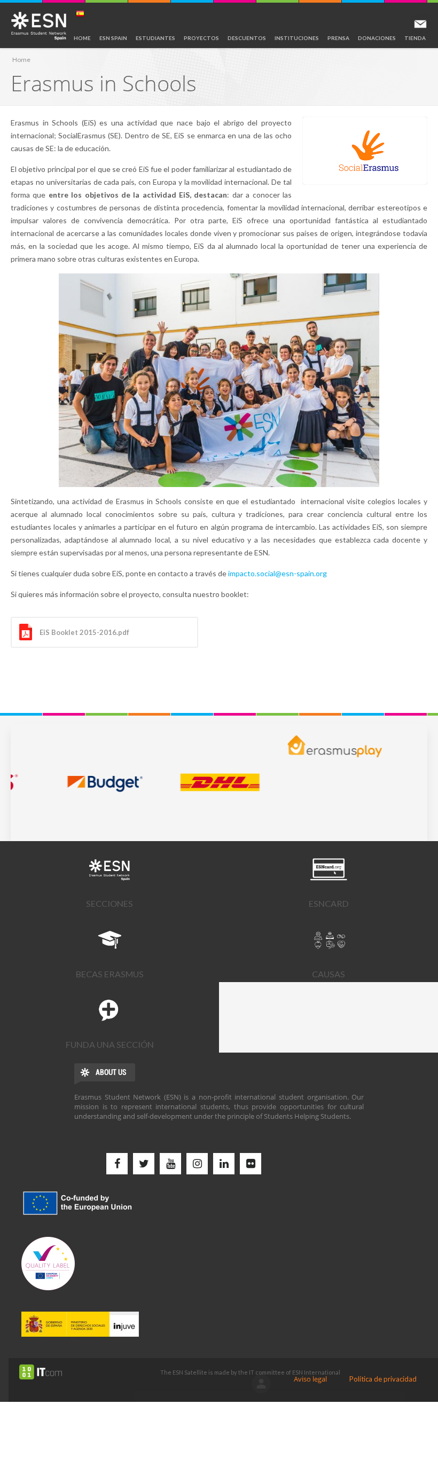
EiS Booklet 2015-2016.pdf (84, 632)
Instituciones (297, 38)
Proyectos (201, 38)
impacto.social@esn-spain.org (277, 573)
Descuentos (247, 38)
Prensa (338, 38)
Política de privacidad (383, 1379)
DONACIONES (377, 38)
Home (82, 38)
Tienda (415, 38)
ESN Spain (113, 38)
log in (261, 1383)
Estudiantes (155, 38)
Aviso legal (310, 1379)
